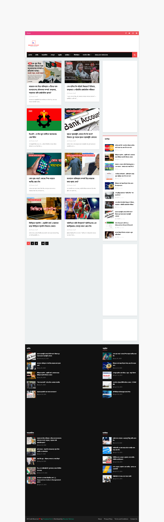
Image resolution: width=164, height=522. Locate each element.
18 (43, 243)
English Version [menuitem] (101, 55)
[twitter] (129, 33)
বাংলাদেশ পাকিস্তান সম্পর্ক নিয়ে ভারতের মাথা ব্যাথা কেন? (49, 364)
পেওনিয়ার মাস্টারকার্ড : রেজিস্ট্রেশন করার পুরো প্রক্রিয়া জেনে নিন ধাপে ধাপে (124, 175)
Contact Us (133, 519)
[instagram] (133, 33)
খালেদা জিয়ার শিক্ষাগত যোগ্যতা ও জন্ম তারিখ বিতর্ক (124, 233)
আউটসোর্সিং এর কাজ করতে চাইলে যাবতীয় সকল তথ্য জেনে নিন (124, 449)
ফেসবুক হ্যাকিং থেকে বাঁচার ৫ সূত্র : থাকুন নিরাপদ (124, 373)
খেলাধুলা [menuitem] (53, 55)
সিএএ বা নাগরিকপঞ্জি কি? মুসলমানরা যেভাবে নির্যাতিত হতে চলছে (49, 469)
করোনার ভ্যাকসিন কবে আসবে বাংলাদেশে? (47, 392)
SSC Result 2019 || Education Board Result (124, 224)
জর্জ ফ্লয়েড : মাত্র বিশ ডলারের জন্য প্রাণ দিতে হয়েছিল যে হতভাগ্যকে (48, 450)
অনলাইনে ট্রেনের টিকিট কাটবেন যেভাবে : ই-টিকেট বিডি (124, 383)
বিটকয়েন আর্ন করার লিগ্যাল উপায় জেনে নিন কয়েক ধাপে (124, 184)
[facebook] (126, 33)
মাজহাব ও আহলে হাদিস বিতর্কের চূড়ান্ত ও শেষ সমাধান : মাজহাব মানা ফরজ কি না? (124, 165)
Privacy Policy (108, 519)
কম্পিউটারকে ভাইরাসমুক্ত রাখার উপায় (121, 392)
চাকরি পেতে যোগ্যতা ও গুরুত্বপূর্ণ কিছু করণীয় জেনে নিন (124, 439)
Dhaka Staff (34, 96)
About (100, 519)
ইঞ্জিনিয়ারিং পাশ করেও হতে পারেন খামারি (122, 476)
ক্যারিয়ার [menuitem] (67, 55)
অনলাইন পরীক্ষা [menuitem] (86, 55)
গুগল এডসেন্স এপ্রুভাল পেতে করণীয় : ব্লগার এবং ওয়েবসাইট (124, 468)
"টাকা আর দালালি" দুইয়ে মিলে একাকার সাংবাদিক (48, 382)
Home (29, 33)
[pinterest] (136, 33)
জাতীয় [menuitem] (36, 55)
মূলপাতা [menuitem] (30, 55)
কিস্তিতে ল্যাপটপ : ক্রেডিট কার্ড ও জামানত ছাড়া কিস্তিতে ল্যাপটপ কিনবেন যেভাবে (125, 156)
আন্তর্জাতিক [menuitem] (44, 55)
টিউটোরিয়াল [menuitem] (76, 55)
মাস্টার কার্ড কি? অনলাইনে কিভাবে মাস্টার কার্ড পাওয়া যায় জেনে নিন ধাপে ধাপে (124, 146)
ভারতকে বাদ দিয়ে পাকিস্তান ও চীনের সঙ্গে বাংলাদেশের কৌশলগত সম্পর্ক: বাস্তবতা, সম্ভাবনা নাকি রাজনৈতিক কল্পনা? (49, 440)
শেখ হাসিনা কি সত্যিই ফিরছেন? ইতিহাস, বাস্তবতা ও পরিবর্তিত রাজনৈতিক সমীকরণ (124, 203)
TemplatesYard (47, 519)
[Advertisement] (82, 15)
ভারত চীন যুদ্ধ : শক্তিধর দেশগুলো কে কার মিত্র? (48, 459)
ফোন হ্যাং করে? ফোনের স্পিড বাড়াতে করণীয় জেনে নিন (125, 355)
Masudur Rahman (68, 519)
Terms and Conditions (121, 519)
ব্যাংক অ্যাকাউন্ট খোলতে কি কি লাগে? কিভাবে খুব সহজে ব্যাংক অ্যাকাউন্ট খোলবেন (124, 214)
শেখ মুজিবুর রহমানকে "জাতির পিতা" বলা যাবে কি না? (124, 194)
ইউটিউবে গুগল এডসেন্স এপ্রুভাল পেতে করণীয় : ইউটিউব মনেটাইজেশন (124, 458)
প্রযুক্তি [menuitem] (60, 55)
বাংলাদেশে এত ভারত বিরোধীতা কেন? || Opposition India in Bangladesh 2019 (49, 480)
